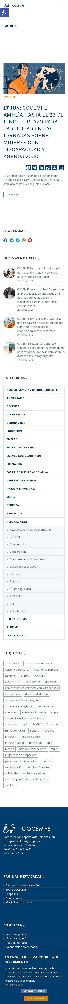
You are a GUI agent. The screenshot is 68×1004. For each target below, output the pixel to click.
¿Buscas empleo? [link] (16, 938)
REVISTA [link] (15, 596)
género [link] (34, 730)
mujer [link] (54, 749)
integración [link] (35, 743)
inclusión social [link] (14, 743)
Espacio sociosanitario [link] (24, 455)
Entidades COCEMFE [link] (21, 447)
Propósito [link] (12, 894)
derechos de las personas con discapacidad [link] (31, 688)
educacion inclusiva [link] (34, 712)
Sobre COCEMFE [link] (16, 889)
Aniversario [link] (16, 398)
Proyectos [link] (14, 513)
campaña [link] (10, 676)
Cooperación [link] (16, 414)
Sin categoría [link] (17, 619)
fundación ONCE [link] (15, 730)
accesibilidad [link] (12, 663)
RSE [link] (12, 603)
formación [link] (53, 724)
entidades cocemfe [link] (16, 724)
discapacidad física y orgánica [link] (23, 700)
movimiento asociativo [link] (32, 749)
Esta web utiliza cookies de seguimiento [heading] (32, 959)
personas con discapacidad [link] (21, 761)
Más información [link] (14, 984)
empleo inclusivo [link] (15, 718)
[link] (4, 12)
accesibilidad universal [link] (38, 663)
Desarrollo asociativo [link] (23, 566)
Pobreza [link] (13, 505)
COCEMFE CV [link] (13, 682)
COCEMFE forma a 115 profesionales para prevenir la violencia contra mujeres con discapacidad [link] (40, 273)
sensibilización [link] (14, 767)
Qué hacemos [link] (14, 898)
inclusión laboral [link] (31, 736)
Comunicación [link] (18, 544)
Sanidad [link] (47, 761)
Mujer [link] (11, 497)
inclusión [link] (10, 736)
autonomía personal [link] (46, 669)
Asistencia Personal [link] (17, 669)
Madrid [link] (9, 749)
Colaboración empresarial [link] (22, 947)
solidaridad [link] (12, 773)
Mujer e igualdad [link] (20, 589)
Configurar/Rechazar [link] (34, 990)
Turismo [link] (13, 627)
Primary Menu (62, 5)
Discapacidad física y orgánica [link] (24, 885)
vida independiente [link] (17, 779)
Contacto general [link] (16, 934)
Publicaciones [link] (17, 521)
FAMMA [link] (37, 724)
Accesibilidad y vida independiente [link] (32, 389)
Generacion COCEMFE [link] (22, 480)
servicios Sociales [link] (38, 767)
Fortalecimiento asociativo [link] (27, 472)
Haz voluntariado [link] (16, 943)
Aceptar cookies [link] (36, 998)
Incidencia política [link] (21, 488)
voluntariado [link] (41, 779)
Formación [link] (14, 464)
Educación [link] (14, 431)
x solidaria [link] (11, 785)
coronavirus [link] (16, 422)
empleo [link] (55, 712)
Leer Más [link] (13, 194)
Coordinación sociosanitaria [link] (27, 559)
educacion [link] (11, 712)
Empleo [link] (12, 439)
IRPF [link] (50, 743)
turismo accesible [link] (34, 773)
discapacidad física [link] (36, 694)
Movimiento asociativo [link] (20, 902)
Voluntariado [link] (18, 611)
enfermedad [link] (37, 718)
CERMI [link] (25, 676)
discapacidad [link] (13, 694)
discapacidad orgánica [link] (18, 706)
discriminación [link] (45, 706)
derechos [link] (51, 682)
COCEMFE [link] (9, 97)
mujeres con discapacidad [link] (20, 755)
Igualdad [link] (49, 730)
